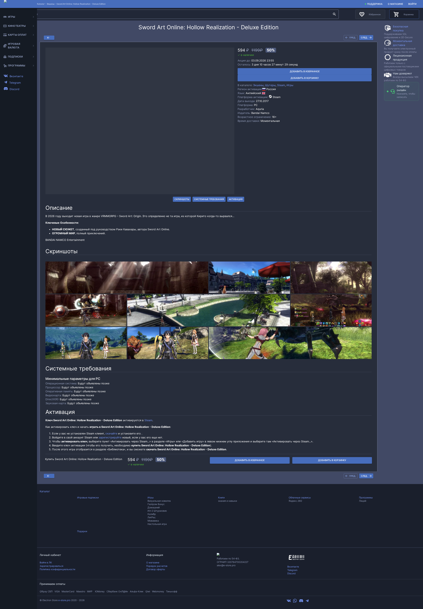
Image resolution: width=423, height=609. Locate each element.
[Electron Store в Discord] (301, 601)
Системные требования (209, 199)
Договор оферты (155, 569)
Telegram (292, 570)
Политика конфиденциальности (57, 569)
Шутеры (270, 85)
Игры (290, 85)
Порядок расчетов (156, 566)
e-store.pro (64, 600)
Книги (221, 497)
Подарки (82, 531)
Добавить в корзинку (305, 78)
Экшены (51, 4)
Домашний (154, 507)
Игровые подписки (88, 497)
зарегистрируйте (110, 437)
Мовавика (153, 520)
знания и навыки (227, 500)
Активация (236, 199)
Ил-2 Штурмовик (157, 510)
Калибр (152, 514)
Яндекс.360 (295, 500)
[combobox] (179, 14)
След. (364, 37)
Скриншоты (181, 199)
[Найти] (334, 14)
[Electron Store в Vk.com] (289, 601)
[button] (139, 121)
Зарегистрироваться (51, 566)
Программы (366, 497)
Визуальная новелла (159, 500)
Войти (412, 3)
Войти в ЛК (46, 562)
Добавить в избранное (305, 71)
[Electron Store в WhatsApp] (295, 601)
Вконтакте (293, 566)
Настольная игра (157, 524)
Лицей (362, 500)
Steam (281, 85)
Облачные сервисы (300, 497)
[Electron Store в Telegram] (307, 601)
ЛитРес (152, 517)
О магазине (395, 3)
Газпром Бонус (156, 504)
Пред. (352, 37)
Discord (291, 573)
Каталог (45, 491)
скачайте (111, 433)
